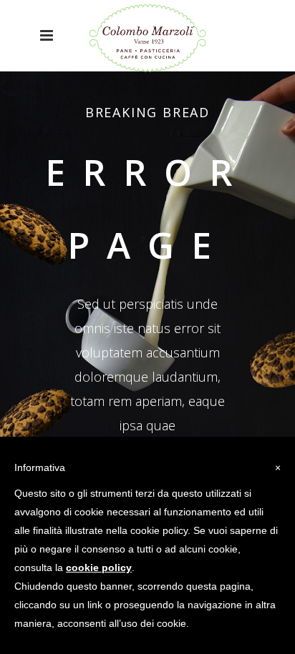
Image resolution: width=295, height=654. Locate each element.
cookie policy (99, 567)
